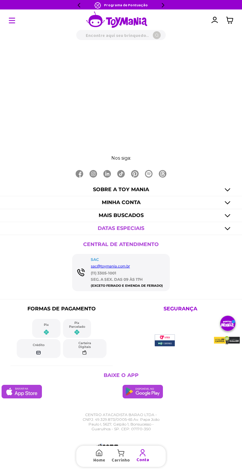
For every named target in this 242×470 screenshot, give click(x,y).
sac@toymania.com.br (110, 266)
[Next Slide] (163, 5)
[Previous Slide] (79, 5)
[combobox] (121, 35)
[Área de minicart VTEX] (231, 20)
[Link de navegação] (117, 20)
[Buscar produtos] (157, 35)
